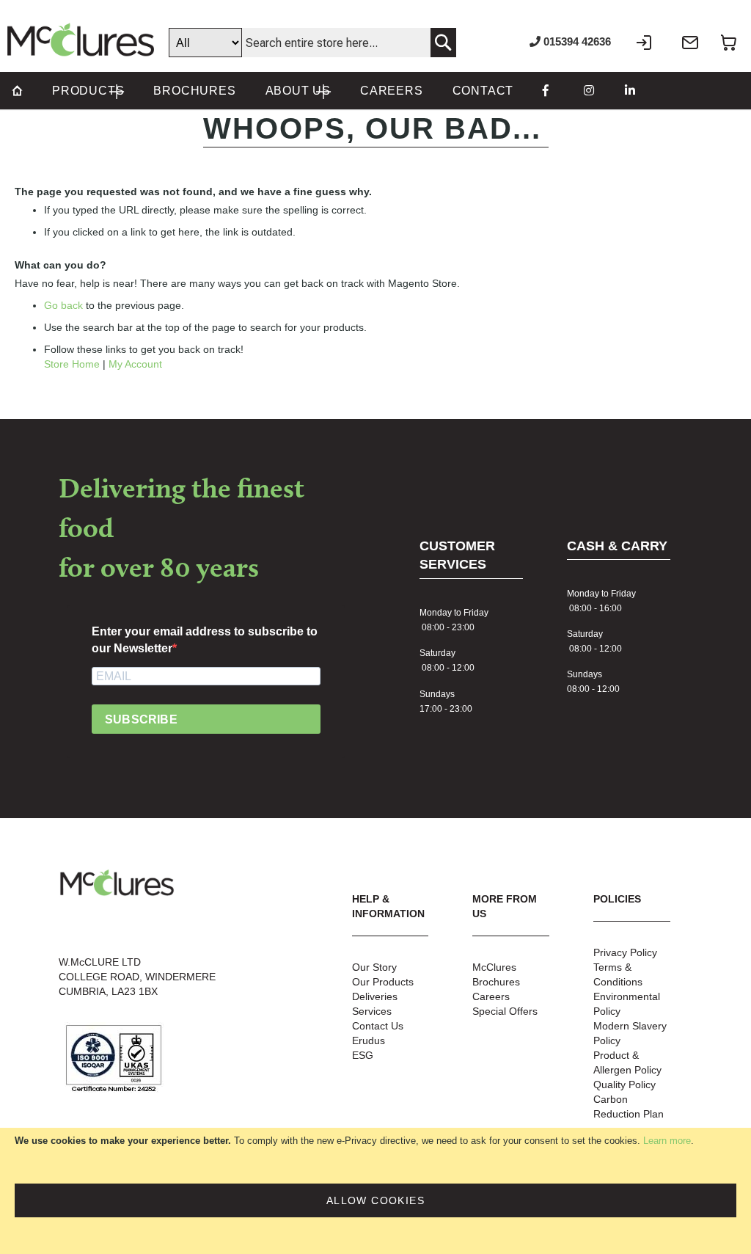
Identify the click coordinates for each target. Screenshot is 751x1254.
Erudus (368, 1040)
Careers (491, 996)
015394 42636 (576, 41)
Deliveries (375, 996)
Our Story (374, 967)
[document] (375, 1191)
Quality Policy (624, 1084)
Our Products (383, 982)
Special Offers (505, 1011)
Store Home (72, 364)
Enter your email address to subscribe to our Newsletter (205, 640)
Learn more (667, 1140)
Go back (63, 305)
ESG (362, 1055)
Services (372, 1011)
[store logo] (80, 39)
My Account (135, 364)
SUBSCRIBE (141, 719)
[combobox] (312, 42)
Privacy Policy (625, 952)
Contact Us (377, 1026)
